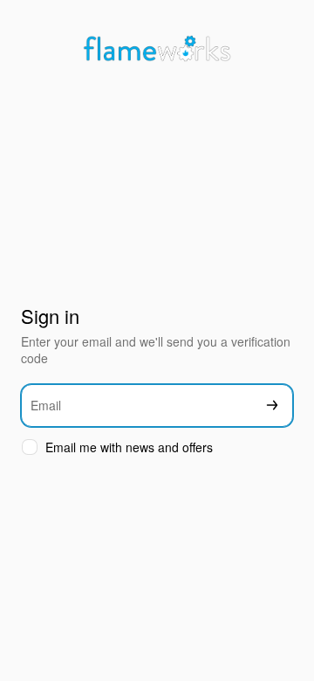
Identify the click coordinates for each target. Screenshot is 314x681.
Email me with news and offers (129, 447)
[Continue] (272, 405)
